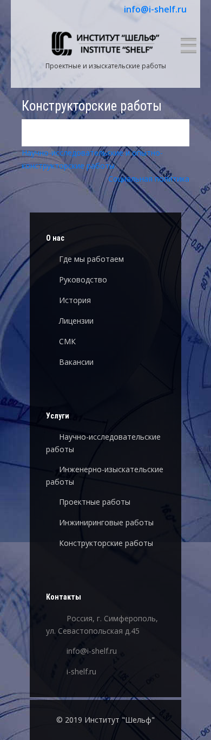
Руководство (83, 279)
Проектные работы (94, 502)
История (75, 300)
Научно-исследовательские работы (103, 443)
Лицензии (76, 321)
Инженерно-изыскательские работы (104, 475)
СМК (67, 341)
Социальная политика (148, 178)
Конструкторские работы (106, 543)
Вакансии (76, 362)
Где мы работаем (91, 259)
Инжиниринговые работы (106, 522)
